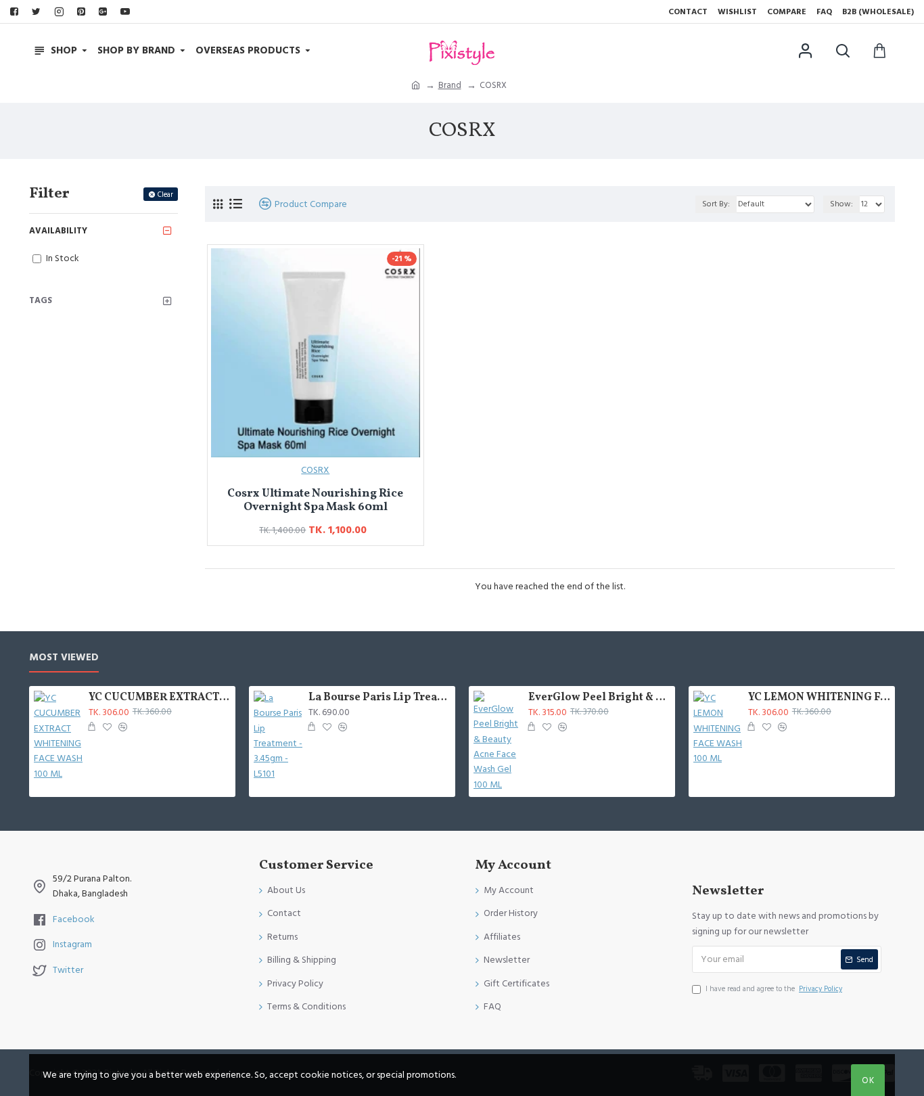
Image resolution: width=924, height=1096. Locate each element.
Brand (449, 85)
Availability (58, 231)
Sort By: (716, 204)
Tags (40, 300)
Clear (165, 194)
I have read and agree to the (774, 989)
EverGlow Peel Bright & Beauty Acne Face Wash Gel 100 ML (599, 698)
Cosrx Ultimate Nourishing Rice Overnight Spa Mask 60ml (315, 501)
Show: (841, 204)
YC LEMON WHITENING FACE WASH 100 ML (819, 698)
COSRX (315, 470)
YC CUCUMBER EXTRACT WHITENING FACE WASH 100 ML (160, 698)
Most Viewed (64, 658)
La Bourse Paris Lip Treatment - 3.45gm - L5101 (379, 698)
